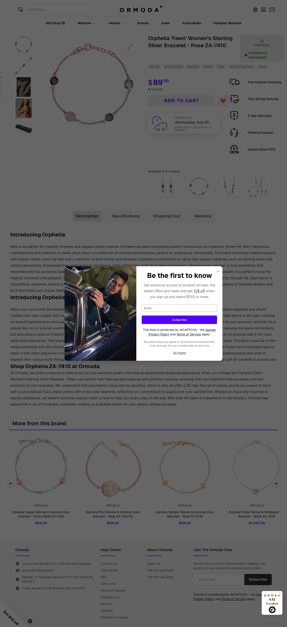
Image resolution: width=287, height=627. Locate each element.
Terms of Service (188, 334)
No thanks (179, 353)
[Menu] (280, 593)
